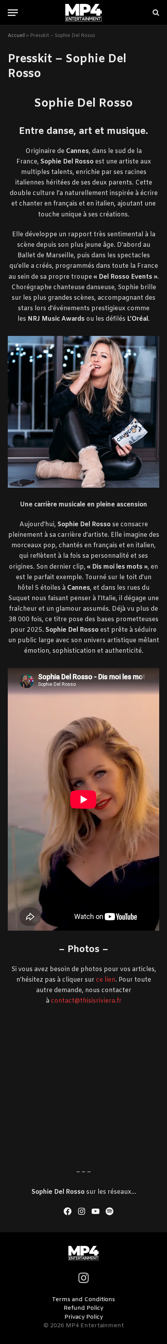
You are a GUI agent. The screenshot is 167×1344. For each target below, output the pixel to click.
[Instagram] (81, 1211)
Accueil (16, 36)
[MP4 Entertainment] (83, 12)
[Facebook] (67, 1211)
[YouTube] (95, 1211)
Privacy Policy (83, 1317)
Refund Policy (83, 1308)
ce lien (105, 980)
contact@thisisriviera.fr (86, 1001)
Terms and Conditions (83, 1300)
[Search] (155, 12)
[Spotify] (109, 1211)
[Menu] (13, 12)
